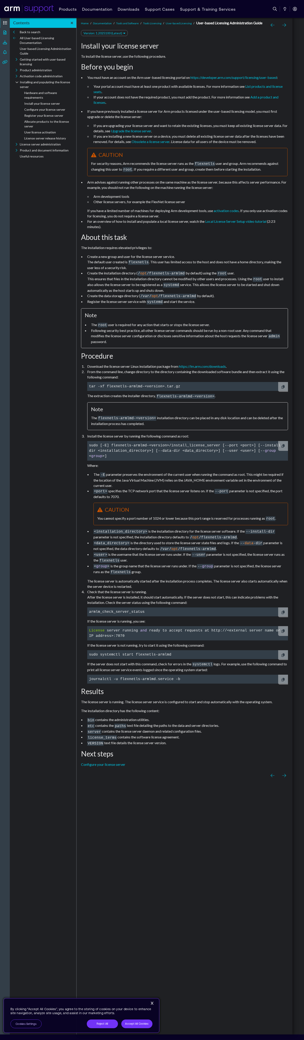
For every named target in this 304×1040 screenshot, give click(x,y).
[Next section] (283, 25)
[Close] (152, 1003)
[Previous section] (273, 25)
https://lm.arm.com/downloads (202, 366)
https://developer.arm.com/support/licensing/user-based (234, 77)
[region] (81, 1015)
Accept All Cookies (136, 1023)
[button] (5, 23)
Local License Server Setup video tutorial (235, 221)
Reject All (102, 1023)
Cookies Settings (26, 1024)
